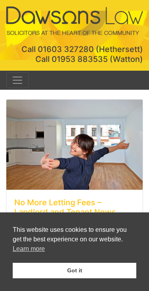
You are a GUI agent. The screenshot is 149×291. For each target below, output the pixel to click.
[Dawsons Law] (74, 20)
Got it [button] (74, 270)
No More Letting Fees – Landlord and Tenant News (65, 207)
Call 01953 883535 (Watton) (89, 59)
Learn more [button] (29, 248)
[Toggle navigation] (17, 80)
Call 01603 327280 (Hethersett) (82, 49)
